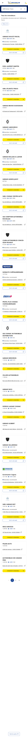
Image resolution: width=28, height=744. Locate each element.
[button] (21, 9)
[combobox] (14, 9)
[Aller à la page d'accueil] (14, 2)
